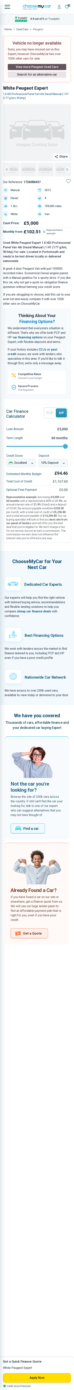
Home (8, 29)
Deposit (44, 455)
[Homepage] (37, 7)
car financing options (28, 337)
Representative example (54, 232)
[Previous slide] (7, 170)
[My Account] (59, 7)
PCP (50, 413)
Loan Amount (15, 429)
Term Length (14, 438)
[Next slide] (67, 170)
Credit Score (14, 455)
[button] (11, 169)
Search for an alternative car (37, 74)
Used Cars (22, 29)
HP (61, 413)
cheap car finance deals (34, 611)
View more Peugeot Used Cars (37, 67)
